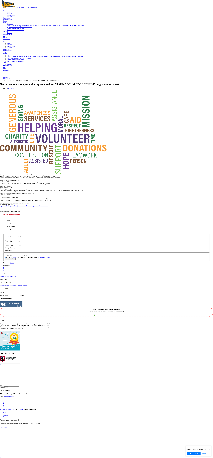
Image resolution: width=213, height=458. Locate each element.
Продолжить (8, 250)
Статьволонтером (6, 38)
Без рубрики (11, 88)
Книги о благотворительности (15, 30)
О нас (8, 12)
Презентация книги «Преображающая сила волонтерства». (14, 285)
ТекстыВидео (5, 21)
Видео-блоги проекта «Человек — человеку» (19, 27)
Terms (5, 413)
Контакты (9, 16)
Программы (6, 18)
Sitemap (5, 415)
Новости (9, 33)
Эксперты (9, 13)
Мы (4, 10)
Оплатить (7, 259)
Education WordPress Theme (7, 409)
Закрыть (204, 453)
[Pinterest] (3, 270)
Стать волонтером (5, 427)
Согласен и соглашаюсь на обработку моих (28, 257)
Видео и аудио (45, 25)
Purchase (5, 416)
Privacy (5, 412)
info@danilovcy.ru (9, 396)
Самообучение (7, 19)
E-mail (1, 385)
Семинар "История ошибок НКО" (8, 276)
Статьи (15, 28)
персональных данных (43, 257)
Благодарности (11, 15)
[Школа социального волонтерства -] (8, 7)
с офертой (15, 257)
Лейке (12, 263)
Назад (13, 259)
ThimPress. (20, 409)
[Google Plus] (3, 267)
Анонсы (5, 31)
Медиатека (10, 24)
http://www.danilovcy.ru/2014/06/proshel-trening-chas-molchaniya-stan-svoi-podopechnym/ (24, 206)
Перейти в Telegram (194, 453)
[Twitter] (4, 268)
